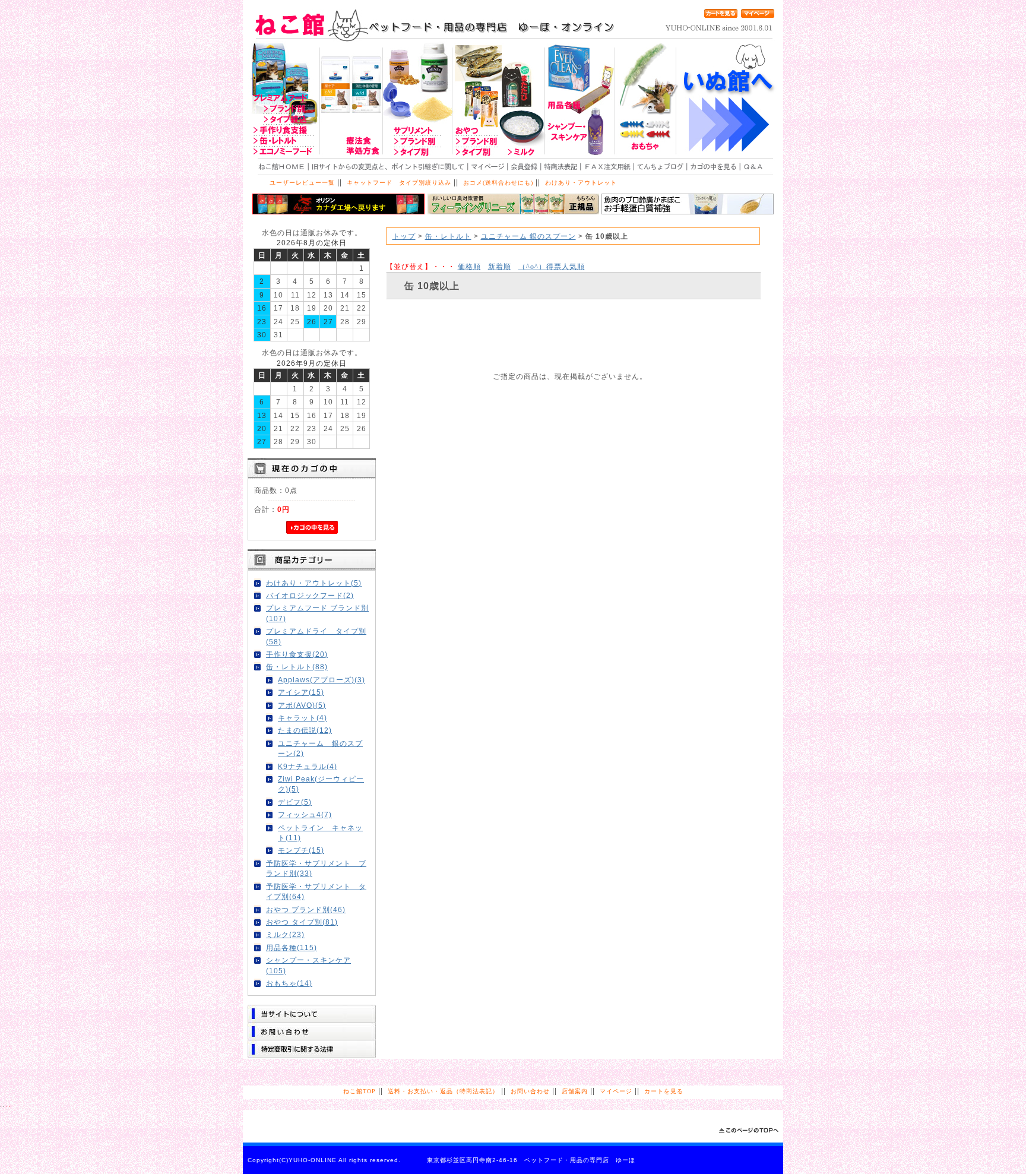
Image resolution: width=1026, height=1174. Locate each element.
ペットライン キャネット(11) (320, 832)
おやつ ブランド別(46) (306, 909)
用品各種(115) (291, 947)
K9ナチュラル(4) (307, 766)
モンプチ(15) (301, 850)
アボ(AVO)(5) (302, 705)
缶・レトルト (448, 236)
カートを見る (663, 1091)
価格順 (469, 266)
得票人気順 (551, 266)
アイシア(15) (301, 692)
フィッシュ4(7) (305, 814)
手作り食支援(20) (297, 654)
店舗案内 (575, 1091)
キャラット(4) (302, 718)
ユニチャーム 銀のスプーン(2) (320, 748)
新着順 (499, 266)
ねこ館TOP (359, 1091)
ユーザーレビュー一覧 (302, 182)
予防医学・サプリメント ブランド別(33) (316, 868)
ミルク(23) (285, 934)
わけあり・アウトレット (581, 182)
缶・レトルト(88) (297, 666)
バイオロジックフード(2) (310, 595)
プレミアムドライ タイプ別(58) (316, 636)
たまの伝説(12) (305, 730)
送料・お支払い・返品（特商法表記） (443, 1091)
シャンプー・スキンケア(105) (308, 965)
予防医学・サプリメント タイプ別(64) (316, 891)
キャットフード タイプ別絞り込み (399, 182)
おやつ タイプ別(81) (302, 922)
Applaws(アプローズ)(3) (321, 679)
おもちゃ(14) (289, 983)
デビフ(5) (295, 802)
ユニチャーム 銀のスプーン (528, 236)
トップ (404, 236)
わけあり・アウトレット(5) (314, 583)
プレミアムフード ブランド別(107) (317, 613)
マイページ (616, 1091)
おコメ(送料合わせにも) (498, 182)
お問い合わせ (530, 1091)
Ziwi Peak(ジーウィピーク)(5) (321, 784)
